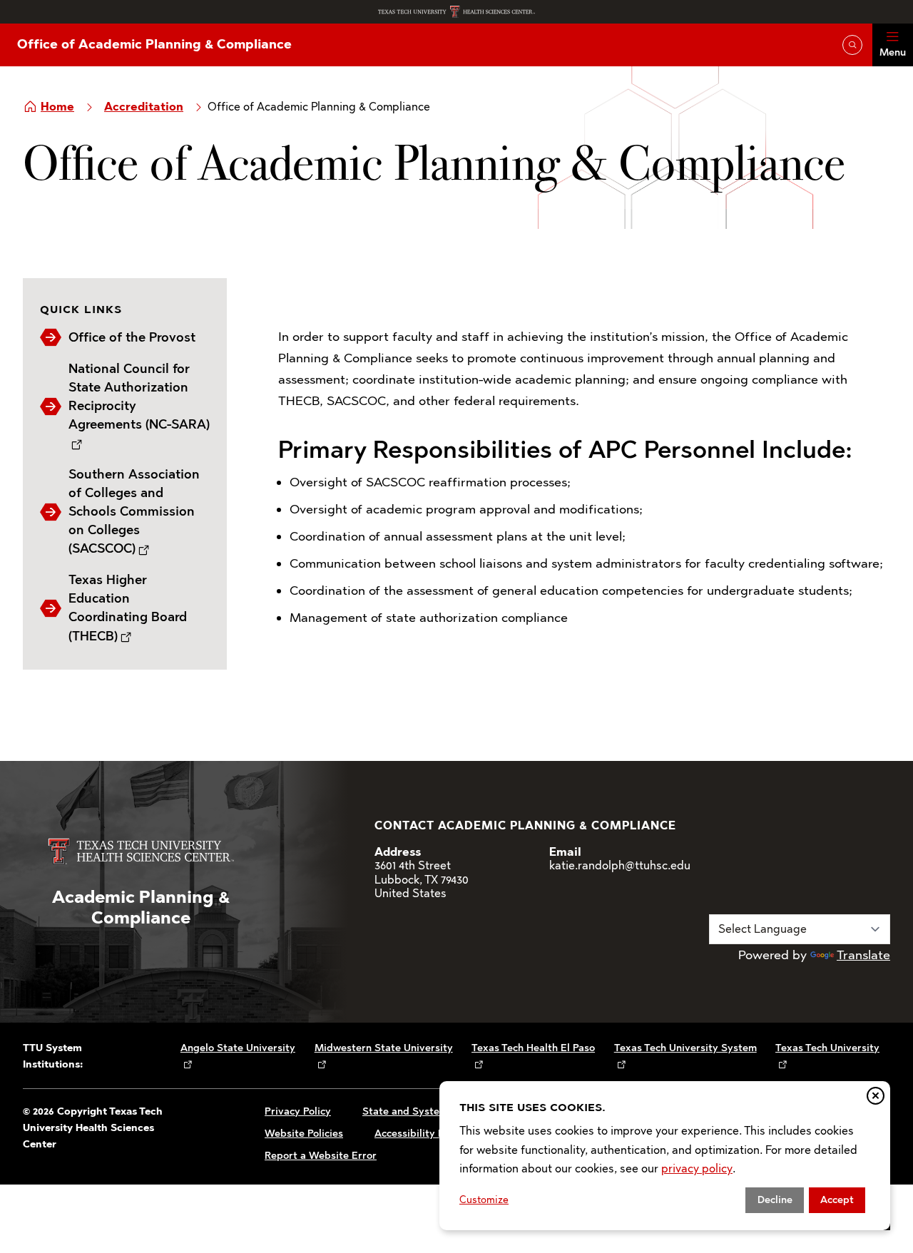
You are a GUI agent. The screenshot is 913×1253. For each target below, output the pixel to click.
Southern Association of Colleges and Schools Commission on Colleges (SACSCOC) (134, 511)
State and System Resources (430, 1111)
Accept (837, 1200)
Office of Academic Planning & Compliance (154, 44)
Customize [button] (484, 1200)
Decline (775, 1200)
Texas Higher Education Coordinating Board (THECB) (127, 607)
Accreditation (143, 106)
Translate (863, 955)
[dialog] (664, 1155)
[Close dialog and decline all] (875, 1096)
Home (57, 106)
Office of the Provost (131, 337)
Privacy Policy (298, 1111)
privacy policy (697, 1168)
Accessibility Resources (430, 1133)
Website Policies (304, 1133)
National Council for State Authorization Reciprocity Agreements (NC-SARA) (139, 396)
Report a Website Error (321, 1156)
